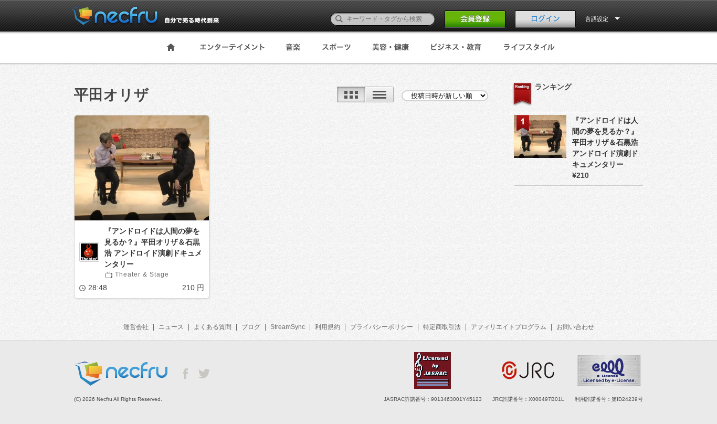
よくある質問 (212, 327)
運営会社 (136, 327)
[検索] (339, 19)
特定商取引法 (442, 327)
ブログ (250, 327)
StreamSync (287, 327)
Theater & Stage (142, 274)
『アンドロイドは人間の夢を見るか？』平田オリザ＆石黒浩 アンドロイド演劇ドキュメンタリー (153, 247)
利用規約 (327, 327)
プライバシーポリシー (381, 327)
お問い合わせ (575, 327)
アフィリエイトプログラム (508, 327)
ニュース (171, 327)
